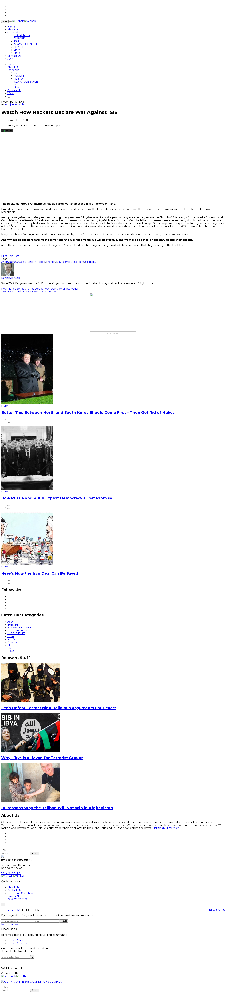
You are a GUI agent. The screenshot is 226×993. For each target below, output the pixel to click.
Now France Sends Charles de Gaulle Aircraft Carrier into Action (40, 288)
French (50, 261)
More (17, 52)
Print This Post (10, 256)
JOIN (10, 58)
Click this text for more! (166, 828)
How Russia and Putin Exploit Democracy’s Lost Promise (56, 498)
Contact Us (14, 55)
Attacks (21, 261)
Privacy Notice (16, 896)
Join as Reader (16, 940)
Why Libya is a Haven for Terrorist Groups (42, 758)
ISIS (58, 261)
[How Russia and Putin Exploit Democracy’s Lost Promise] (27, 488)
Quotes (12, 642)
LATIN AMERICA (17, 630)
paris (81, 261)
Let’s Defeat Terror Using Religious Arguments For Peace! (58, 708)
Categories (13, 32)
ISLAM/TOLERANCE (26, 44)
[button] (8, 976)
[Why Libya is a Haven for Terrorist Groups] (30, 751)
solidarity (90, 261)
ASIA (16, 41)
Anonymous (8, 261)
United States (22, 35)
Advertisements (17, 899)
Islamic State (69, 261)
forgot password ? (12, 924)
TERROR (19, 47)
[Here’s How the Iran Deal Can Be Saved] (27, 563)
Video (17, 50)
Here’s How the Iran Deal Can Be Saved (39, 573)
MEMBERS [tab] (14, 910)
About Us (13, 29)
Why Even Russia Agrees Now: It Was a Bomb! (29, 291)
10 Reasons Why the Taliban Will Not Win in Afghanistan (57, 808)
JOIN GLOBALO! (11, 873)
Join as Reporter (17, 943)
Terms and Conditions (20, 893)
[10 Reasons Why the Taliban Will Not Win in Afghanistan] (30, 801)
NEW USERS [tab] (217, 910)
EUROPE (19, 38)
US (15, 72)
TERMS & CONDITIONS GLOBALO (41, 981)
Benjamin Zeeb (14, 104)
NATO (11, 639)
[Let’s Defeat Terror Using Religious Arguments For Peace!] (30, 701)
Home (11, 26)
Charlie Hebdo (36, 261)
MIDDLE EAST (16, 633)
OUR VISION (12, 981)
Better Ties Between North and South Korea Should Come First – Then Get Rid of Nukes (88, 412)
